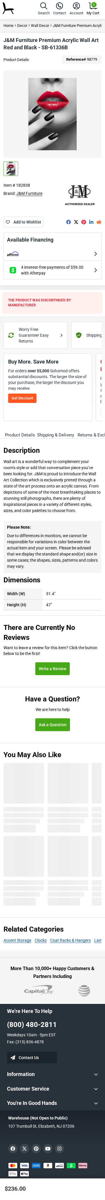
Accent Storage (17, 940)
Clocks (41, 940)
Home (8, 25)
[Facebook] (68, 222)
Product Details (16, 60)
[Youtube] (47, 1148)
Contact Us (29, 1057)
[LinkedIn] (91, 222)
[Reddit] (99, 222)
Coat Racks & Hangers (70, 940)
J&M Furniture (29, 193)
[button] (44, 9)
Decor (22, 25)
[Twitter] (76, 222)
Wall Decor (40, 25)
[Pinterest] (83, 222)
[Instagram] (59, 1148)
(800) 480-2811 (32, 1025)
